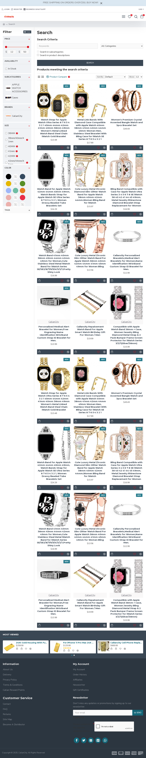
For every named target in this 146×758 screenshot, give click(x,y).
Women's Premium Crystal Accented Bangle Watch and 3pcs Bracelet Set (126, 122)
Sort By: (100, 77)
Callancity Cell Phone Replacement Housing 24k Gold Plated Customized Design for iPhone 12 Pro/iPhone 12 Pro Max (126, 642)
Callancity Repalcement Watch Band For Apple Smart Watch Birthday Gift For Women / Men (90, 330)
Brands (9, 107)
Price (7, 39)
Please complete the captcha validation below (81, 728)
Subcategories (13, 77)
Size (7, 125)
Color (8, 168)
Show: (131, 77)
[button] (71, 655)
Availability (11, 61)
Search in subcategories (51, 51)
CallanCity (54, 321)
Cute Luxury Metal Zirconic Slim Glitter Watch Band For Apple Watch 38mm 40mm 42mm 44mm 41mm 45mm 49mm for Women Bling (90, 261)
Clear (28, 32)
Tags (7, 210)
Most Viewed (11, 634)
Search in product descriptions (55, 55)
